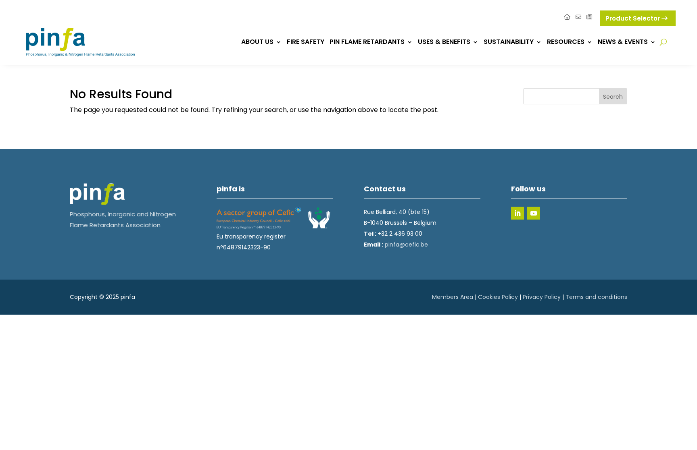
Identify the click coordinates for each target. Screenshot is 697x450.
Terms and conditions (596, 297)
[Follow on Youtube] (533, 213)
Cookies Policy (498, 297)
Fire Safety (305, 41)
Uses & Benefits (444, 41)
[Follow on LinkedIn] (517, 213)
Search (613, 97)
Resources (565, 41)
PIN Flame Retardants (367, 41)
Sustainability (509, 41)
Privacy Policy (542, 297)
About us (257, 41)
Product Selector (633, 18)
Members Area (452, 297)
